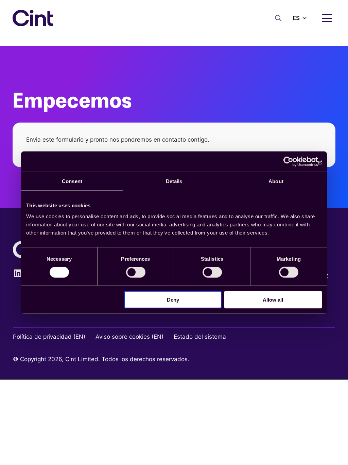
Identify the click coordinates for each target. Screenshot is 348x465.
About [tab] (275, 181)
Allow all (273, 299)
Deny (173, 299)
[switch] (135, 272)
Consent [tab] (72, 181)
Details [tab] (174, 181)
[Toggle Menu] (330, 29)
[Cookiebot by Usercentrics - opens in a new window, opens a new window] (292, 162)
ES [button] (296, 18)
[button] (300, 18)
